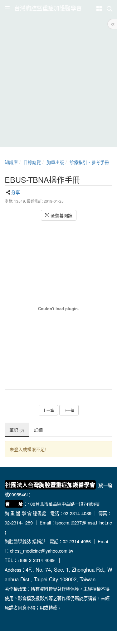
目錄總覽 (32, 162)
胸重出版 (55, 162)
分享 (15, 192)
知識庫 (11, 162)
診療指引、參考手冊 (89, 162)
